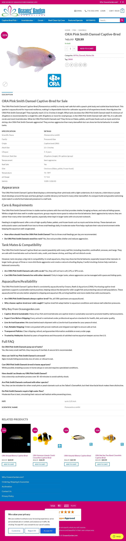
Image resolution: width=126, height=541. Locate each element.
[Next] (124, 447)
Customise (16, 531)
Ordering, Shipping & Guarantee (15, 482)
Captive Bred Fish (9, 20)
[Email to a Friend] (76, 65)
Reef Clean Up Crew (56, 20)
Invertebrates (27, 20)
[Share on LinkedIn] (85, 65)
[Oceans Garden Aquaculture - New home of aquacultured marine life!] (23, 11)
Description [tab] (7, 95)
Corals (40, 20)
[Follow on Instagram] (123, 2)
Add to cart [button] (9, 464)
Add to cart (87, 48)
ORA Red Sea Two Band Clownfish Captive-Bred (108, 456)
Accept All (48, 531)
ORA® (70, 59)
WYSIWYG (90, 20)
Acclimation (7, 486)
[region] (32, 523)
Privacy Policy (8, 496)
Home (67, 30)
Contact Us (6, 491)
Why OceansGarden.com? (109, 2)
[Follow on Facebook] (120, 2)
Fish (74, 30)
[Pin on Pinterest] (80, 65)
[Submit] (122, 20)
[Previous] (2, 447)
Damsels (82, 30)
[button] (102, 10)
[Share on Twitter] (72, 65)
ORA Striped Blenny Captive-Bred (15, 456)
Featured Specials (75, 20)
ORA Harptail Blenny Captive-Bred (77, 456)
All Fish (75, 55)
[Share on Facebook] (67, 65)
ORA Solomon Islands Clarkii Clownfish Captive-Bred (44, 456)
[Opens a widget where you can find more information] (117, 537)
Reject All (32, 531)
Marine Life (90, 55)
